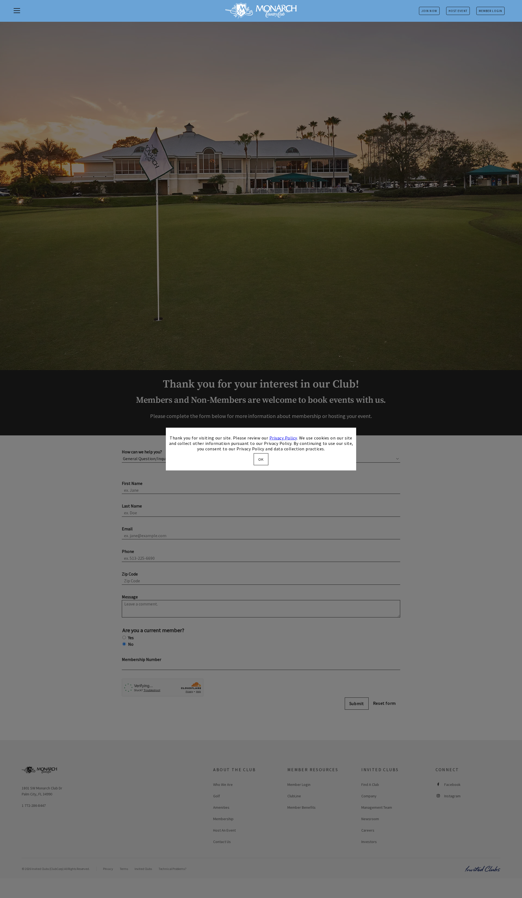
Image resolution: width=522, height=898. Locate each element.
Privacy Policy (283, 438)
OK (261, 459)
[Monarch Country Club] (261, 11)
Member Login (490, 11)
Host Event (458, 11)
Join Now (429, 11)
